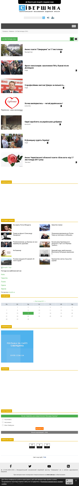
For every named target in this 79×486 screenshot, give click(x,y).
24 (39, 316)
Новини (11, 31)
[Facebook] (10, 467)
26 (61, 316)
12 (61, 310)
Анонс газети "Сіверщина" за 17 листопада (44, 49)
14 (6, 313)
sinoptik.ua (11, 292)
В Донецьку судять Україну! (37, 140)
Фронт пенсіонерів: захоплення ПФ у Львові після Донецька (47, 67)
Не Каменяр (17, 250)
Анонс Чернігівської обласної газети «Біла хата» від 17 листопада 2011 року (49, 158)
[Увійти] (47, 18)
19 (61, 313)
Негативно (7, 422)
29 (17, 319)
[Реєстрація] (53, 18)
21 (6, 316)
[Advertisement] (39, 200)
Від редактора (29, 52)
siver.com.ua (50, 475)
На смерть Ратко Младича (22, 225)
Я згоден (69, 482)
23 (28, 316)
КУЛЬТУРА (28, 106)
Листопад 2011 (39, 301)
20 (72, 313)
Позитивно (8, 419)
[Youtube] (49, 467)
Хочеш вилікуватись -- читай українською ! (44, 103)
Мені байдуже (9, 425)
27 (72, 316)
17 (39, 313)
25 (50, 316)
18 (50, 313)
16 (28, 313)
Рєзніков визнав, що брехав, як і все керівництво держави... (25, 242)
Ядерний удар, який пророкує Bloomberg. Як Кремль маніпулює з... (63, 252)
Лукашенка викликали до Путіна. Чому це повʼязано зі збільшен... (63, 234)
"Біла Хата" (28, 162)
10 (39, 310)
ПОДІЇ (26, 70)
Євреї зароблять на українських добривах (43, 122)
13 (72, 310)
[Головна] (39, 11)
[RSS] (68, 467)
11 (50, 310)
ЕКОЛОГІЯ (27, 124)
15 (17, 313)
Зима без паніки (57, 225)
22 (17, 316)
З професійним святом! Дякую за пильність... (45, 85)
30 (28, 319)
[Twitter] (30, 467)
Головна (5, 31)
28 (6, 319)
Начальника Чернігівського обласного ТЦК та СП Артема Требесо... (61, 243)
